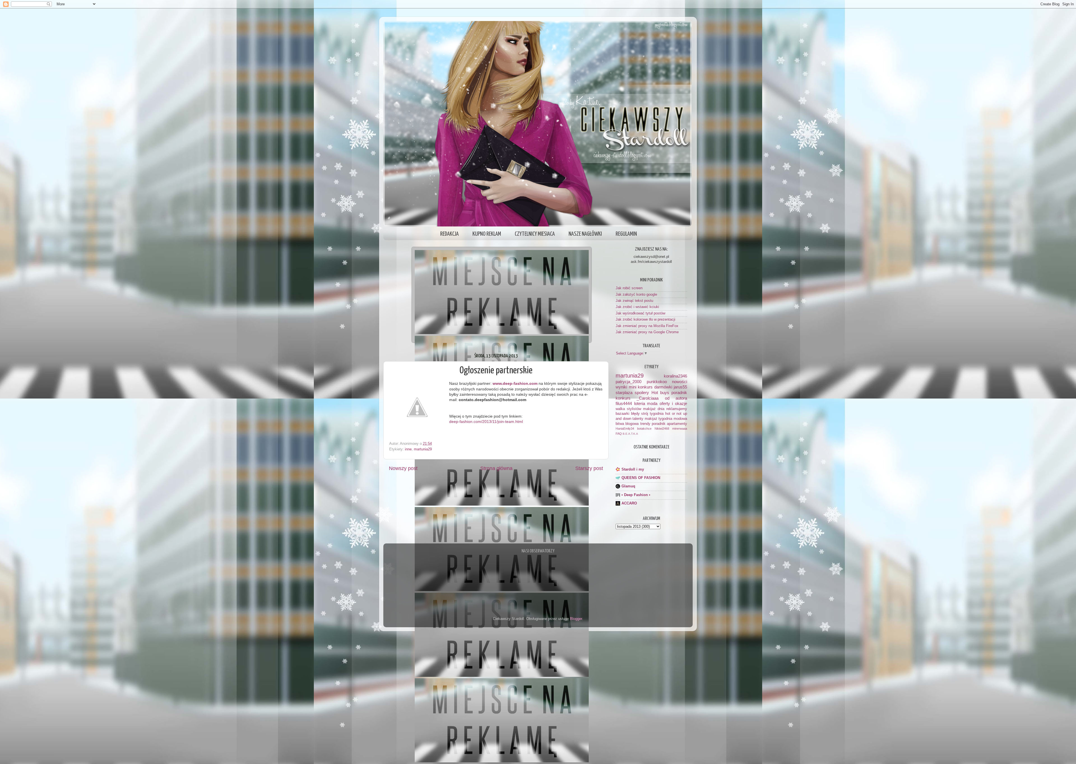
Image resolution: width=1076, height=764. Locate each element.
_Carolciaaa (647, 398)
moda (652, 403)
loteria (639, 403)
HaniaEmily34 (625, 428)
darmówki (663, 387)
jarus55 (680, 387)
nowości (679, 381)
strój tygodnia (652, 414)
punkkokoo (657, 381)
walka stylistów (628, 409)
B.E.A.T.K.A (630, 433)
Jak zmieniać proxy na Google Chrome (647, 332)
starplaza (624, 392)
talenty (637, 419)
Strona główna (496, 468)
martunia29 (423, 449)
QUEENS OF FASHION (641, 478)
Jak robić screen (629, 288)
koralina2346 (675, 376)
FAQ (619, 433)
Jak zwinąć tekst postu (634, 301)
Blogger (576, 619)
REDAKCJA (449, 234)
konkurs (623, 398)
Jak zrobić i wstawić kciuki (637, 307)
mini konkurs (641, 387)
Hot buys (660, 392)
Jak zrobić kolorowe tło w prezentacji (645, 319)
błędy (635, 414)
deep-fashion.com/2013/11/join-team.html (486, 421)
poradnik (679, 392)
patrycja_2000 (628, 381)
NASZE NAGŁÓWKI (585, 234)
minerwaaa (679, 428)
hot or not (673, 414)
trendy (645, 424)
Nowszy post (403, 468)
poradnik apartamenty (669, 424)
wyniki (621, 387)
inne (408, 449)
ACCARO (629, 503)
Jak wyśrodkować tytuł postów (640, 313)
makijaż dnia (653, 409)
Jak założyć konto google (636, 295)
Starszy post (589, 468)
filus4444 (624, 403)
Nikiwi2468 (662, 428)
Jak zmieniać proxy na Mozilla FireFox (647, 326)
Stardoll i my (633, 469)
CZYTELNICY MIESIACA (535, 234)
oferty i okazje (673, 403)
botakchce (644, 428)
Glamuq (628, 486)
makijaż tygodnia (658, 419)
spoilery (642, 392)
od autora (676, 398)
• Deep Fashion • (636, 495)
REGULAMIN (626, 234)
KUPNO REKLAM (486, 234)
